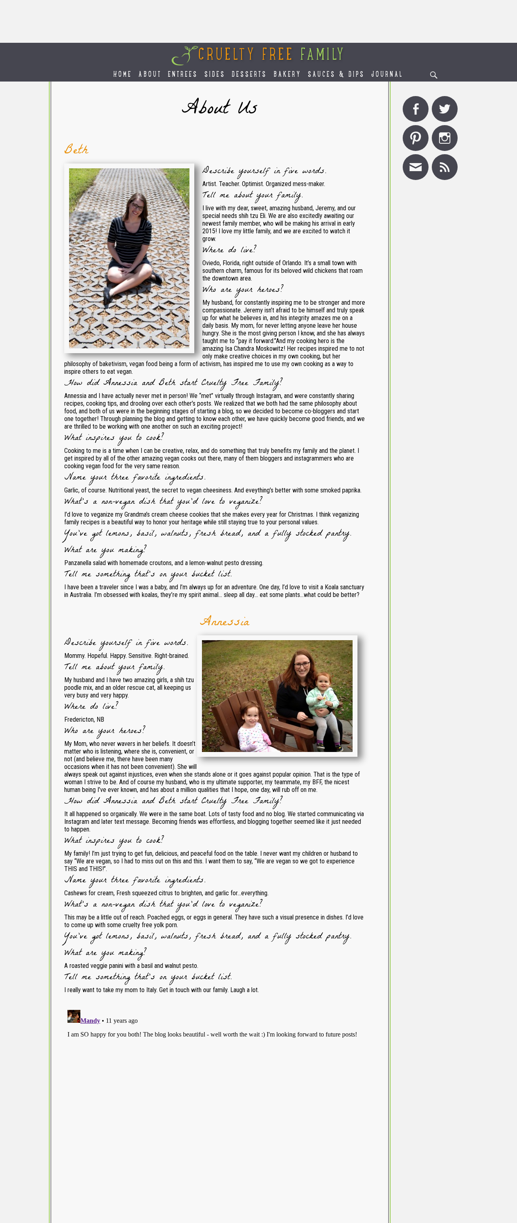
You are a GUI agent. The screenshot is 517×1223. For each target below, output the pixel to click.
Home (122, 75)
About (150, 75)
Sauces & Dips (336, 75)
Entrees (183, 75)
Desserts (249, 75)
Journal (387, 75)
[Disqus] (219, 1107)
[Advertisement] (258, 21)
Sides (214, 75)
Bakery (287, 75)
